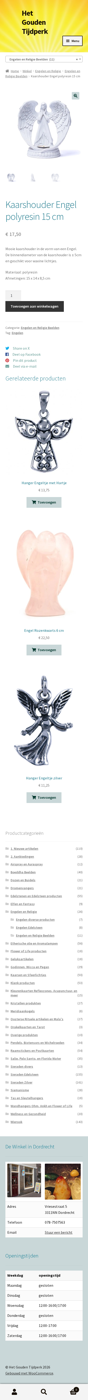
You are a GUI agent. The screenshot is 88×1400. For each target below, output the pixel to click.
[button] (75, 95)
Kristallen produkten (26, 1003)
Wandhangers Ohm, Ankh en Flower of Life (41, 1106)
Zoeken (44, 1392)
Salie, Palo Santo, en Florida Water (36, 1058)
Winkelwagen (68, 1388)
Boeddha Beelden (23, 872)
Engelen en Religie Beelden (40, 328)
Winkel (27, 71)
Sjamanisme (20, 1090)
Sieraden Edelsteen (24, 1074)
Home (15, 71)
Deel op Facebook (26, 354)
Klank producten (23, 983)
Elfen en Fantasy (23, 904)
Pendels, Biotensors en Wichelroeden (37, 1043)
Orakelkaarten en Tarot (28, 1027)
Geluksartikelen (22, 959)
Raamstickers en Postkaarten (32, 1050)
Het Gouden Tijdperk (35, 22)
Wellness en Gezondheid (28, 1114)
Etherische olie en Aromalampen (34, 943)
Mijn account (14, 1392)
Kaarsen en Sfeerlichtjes (28, 975)
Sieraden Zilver (21, 1082)
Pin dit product (25, 360)
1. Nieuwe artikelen (24, 848)
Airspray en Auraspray (27, 864)
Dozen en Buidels (23, 880)
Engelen (17, 333)
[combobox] (44, 59)
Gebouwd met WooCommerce (29, 1373)
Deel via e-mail (25, 366)
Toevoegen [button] (47, 502)
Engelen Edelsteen (29, 927)
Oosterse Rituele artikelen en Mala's (37, 1019)
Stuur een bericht (59, 1232)
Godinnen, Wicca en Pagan (30, 967)
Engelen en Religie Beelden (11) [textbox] (43, 59)
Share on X (21, 348)
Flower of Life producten (28, 951)
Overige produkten (24, 1035)
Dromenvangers (22, 888)
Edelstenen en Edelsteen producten (36, 896)
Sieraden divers (22, 1066)
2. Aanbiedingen (22, 856)
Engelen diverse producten (35, 919)
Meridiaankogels (23, 1011)
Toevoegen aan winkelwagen (34, 306)
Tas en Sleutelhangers (27, 1098)
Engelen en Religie (48, 71)
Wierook (16, 1122)
